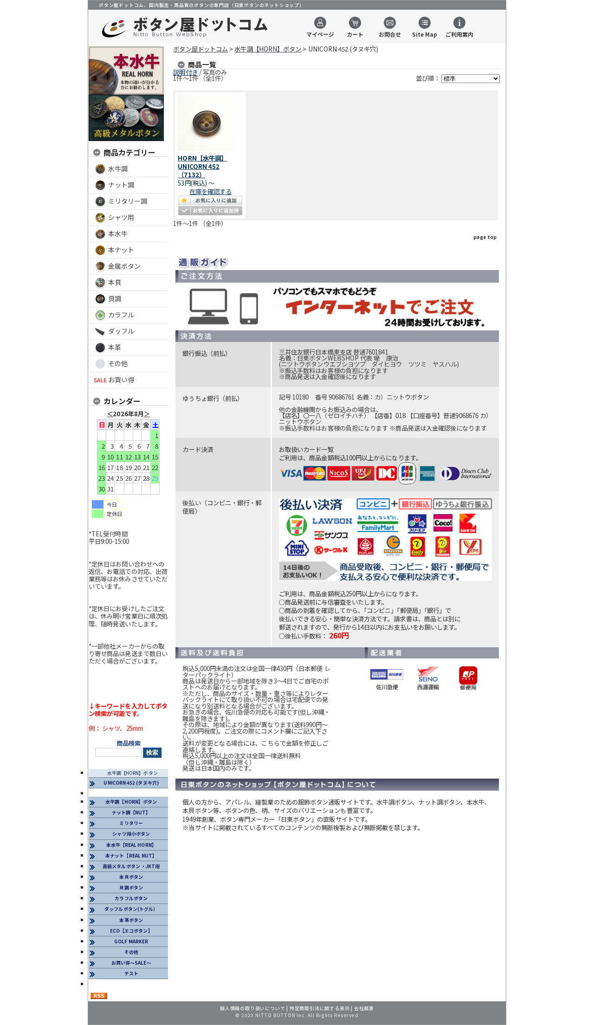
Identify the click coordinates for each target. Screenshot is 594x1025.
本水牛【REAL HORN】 (131, 844)
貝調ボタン (130, 887)
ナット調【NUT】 (131, 812)
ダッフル (121, 330)
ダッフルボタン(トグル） (131, 908)
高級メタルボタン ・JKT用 (131, 866)
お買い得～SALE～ (131, 962)
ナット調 (121, 184)
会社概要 (364, 1008)
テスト (131, 973)
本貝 (114, 282)
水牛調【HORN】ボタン (132, 772)
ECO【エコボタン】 (131, 930)
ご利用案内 (459, 33)
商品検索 (128, 743)
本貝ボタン (130, 876)
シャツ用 (121, 217)
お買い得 (121, 379)
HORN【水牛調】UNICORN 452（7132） (202, 166)
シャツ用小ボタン (131, 833)
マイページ (320, 33)
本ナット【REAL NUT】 (131, 855)
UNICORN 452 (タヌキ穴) (130, 782)
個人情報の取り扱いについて (252, 1008)
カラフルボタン (131, 898)
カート (355, 33)
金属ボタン (124, 266)
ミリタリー (130, 822)
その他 (118, 363)
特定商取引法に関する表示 (320, 1008)
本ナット (121, 249)
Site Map (424, 33)
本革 (114, 347)
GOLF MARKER (131, 941)
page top (485, 236)
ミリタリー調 (127, 201)
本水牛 (118, 233)
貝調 (114, 298)
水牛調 (118, 168)
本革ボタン (130, 919)
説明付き (185, 72)
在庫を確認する (210, 191)
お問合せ (390, 33)
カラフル (121, 314)
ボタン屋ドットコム (200, 48)
